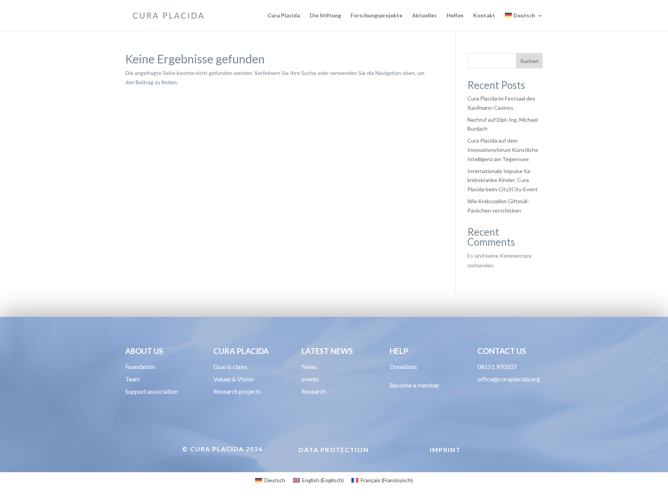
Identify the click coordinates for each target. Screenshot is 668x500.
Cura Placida (284, 16)
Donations (403, 366)
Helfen (455, 16)
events (310, 379)
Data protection (334, 449)
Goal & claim (230, 366)
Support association (151, 391)
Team (132, 379)
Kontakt (484, 16)
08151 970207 (497, 366)
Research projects (237, 391)
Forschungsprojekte (376, 16)
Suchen (529, 61)
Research (314, 391)
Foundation (140, 366)
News (309, 366)
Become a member (415, 385)
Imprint (445, 449)
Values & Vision (233, 379)
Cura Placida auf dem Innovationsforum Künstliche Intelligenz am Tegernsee (502, 149)
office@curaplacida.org (508, 379)
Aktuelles (424, 16)
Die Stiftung (325, 16)
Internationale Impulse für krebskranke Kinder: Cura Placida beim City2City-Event (502, 180)
